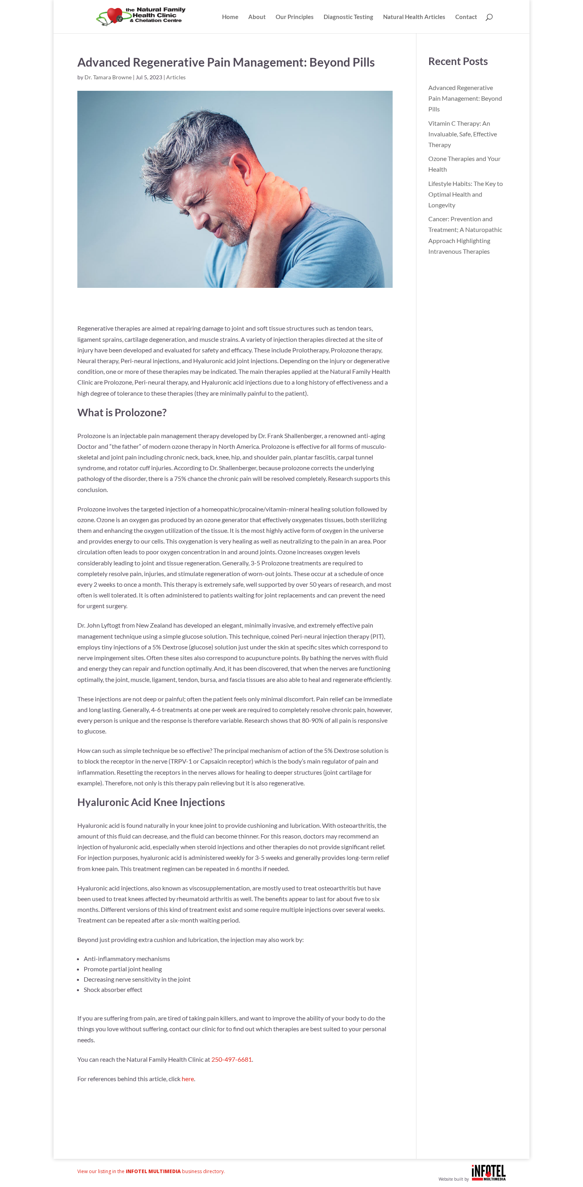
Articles (176, 77)
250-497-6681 (231, 1059)
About (257, 17)
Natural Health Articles (414, 17)
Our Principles (295, 17)
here (188, 1078)
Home (230, 17)
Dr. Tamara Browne (108, 77)
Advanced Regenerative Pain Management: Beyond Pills (465, 98)
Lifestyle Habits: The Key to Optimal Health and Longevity (465, 194)
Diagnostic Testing (348, 17)
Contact (466, 17)
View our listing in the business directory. (151, 1171)
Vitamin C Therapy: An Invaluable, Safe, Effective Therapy (462, 133)
